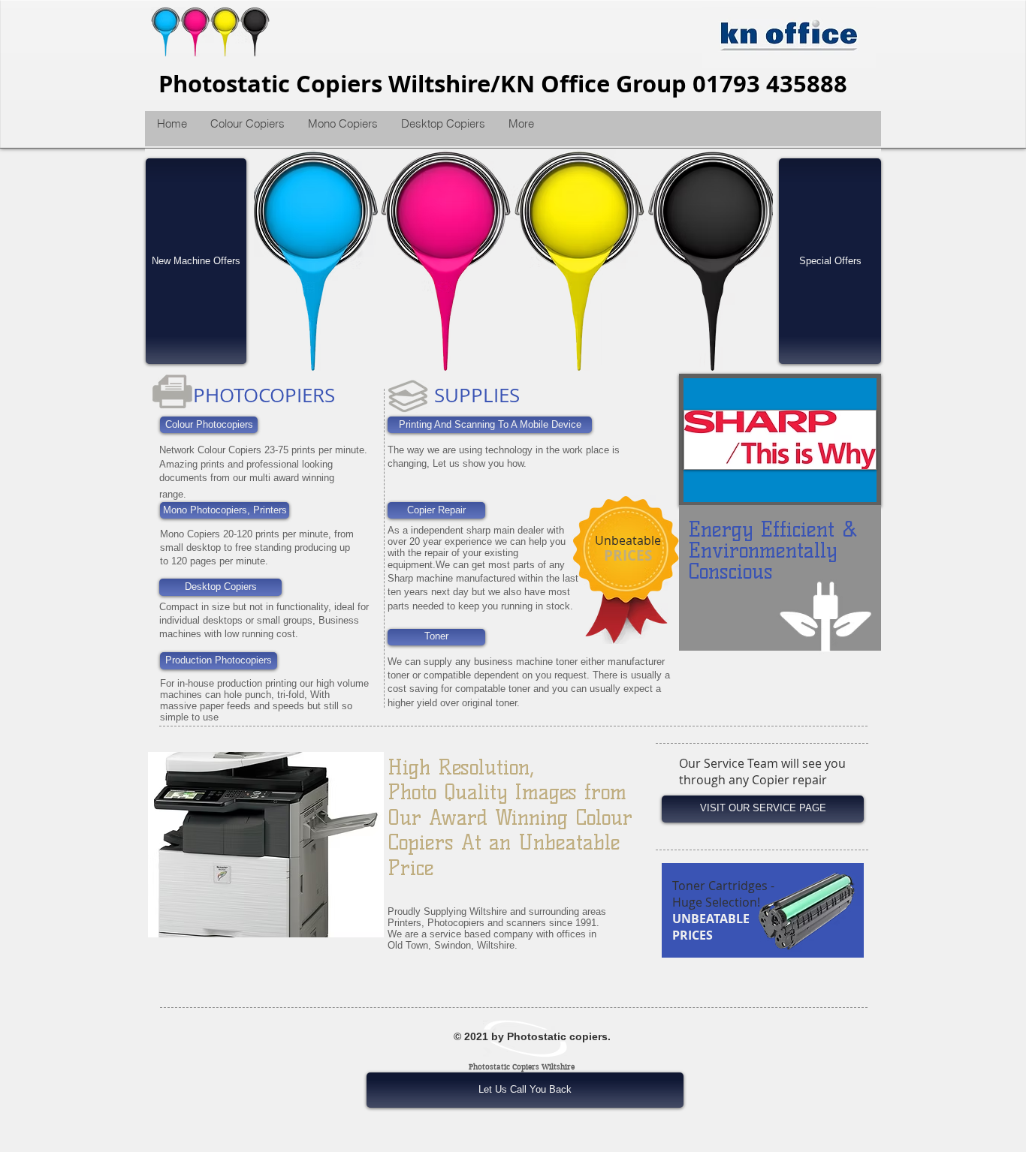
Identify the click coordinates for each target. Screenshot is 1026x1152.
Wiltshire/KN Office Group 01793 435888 (617, 84)
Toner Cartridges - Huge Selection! (723, 893)
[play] (750, 351)
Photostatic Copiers (273, 84)
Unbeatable (628, 540)
